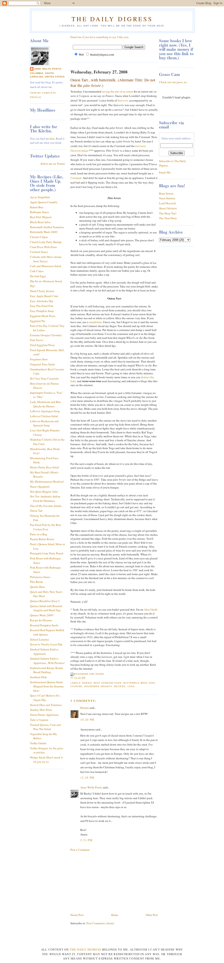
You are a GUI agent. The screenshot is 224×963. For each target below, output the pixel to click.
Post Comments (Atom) (100, 923)
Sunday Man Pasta (41, 710)
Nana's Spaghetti (40, 487)
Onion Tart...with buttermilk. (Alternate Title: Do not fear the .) (112, 82)
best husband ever (107, 683)
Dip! (32, 286)
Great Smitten (167, 198)
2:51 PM (86, 840)
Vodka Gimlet (38, 743)
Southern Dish (38, 677)
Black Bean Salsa (40, 222)
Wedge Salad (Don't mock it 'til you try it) (46, 759)
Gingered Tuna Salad (42, 364)
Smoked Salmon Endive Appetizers (44, 651)
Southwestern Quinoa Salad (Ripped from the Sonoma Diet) (47, 686)
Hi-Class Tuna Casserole (44, 378)
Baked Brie (36, 207)
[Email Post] (86, 677)
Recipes (119, 686)
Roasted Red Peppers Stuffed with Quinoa (47, 632)
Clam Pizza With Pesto (43, 247)
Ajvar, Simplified (40, 197)
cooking (76, 686)
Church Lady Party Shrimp (45, 242)
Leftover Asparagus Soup (45, 411)
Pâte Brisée (36, 582)
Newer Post (77, 915)
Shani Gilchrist (168, 208)
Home (114, 915)
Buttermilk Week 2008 (139, 683)
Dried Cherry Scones (42, 291)
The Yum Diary (168, 218)
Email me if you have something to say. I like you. (99, 37)
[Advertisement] (103, 881)
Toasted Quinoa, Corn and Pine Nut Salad (45, 727)
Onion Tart (36, 511)
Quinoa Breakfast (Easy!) (45, 601)
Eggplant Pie (37, 321)
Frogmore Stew (39, 359)
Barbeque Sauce (39, 212)
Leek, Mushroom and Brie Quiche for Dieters (45, 404)
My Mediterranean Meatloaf (46, 481)
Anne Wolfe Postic (48, 69)
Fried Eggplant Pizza (42, 345)
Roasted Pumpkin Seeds (44, 625)
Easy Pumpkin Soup (42, 311)
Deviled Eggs (38, 276)
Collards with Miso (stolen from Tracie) (45, 259)
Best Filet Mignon (41, 217)
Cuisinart (75, 178)
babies (87, 683)
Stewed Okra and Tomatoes (46, 705)
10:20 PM (87, 719)
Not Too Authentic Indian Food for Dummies (45, 498)
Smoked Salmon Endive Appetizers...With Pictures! (47, 661)
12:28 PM (87, 777)
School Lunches (39, 639)
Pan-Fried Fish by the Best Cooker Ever (45, 527)
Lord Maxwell (167, 203)
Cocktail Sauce (39, 252)
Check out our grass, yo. (173, 82)
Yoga (131, 686)
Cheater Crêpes (39, 237)
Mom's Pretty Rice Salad (44, 467)
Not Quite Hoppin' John (44, 492)
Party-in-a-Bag (38, 534)
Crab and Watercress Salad (45, 266)
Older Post (152, 915)
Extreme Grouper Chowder (45, 335)
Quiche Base (37, 587)
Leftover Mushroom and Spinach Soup (44, 423)
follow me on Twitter (53, 164)
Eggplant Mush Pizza (42, 316)
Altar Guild (150, 609)
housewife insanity (98, 686)
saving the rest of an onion (117, 91)
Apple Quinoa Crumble (44, 202)
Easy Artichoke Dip (41, 301)
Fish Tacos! (36, 340)
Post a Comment (80, 850)
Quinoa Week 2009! (42, 615)
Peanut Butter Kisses (42, 539)
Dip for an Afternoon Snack (46, 281)
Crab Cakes (37, 271)
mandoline (95, 322)
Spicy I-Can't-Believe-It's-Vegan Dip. (45, 697)
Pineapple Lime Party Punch (46, 553)
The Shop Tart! (168, 213)
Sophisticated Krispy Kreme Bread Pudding (46, 670)
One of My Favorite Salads (45, 506)
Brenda (84, 708)
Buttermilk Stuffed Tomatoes (47, 227)
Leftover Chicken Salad (44, 416)
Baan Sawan (166, 193)
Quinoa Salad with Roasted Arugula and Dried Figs (46, 608)
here (52, 138)
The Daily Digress (112, 19)
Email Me (165, 172)
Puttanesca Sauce (40, 577)
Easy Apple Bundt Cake (44, 296)
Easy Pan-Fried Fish (41, 306)
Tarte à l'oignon (39, 720)
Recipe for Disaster (41, 620)
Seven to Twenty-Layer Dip (46, 644)
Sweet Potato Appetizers (44, 715)
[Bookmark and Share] (87, 674)
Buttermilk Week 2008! (44, 232)
